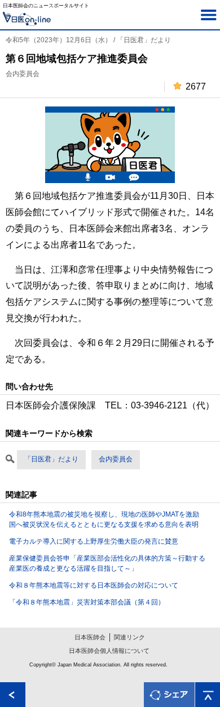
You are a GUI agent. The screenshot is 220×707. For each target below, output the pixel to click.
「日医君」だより (51, 459)
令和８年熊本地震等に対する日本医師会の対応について (93, 585)
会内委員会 (116, 459)
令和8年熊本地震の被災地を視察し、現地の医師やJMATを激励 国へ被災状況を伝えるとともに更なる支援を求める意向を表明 (107, 519)
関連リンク (129, 637)
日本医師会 (89, 637)
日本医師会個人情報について (109, 650)
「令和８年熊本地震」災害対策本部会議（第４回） (87, 602)
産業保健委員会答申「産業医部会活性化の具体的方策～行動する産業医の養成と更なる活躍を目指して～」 (107, 563)
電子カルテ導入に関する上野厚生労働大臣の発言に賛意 (93, 541)
